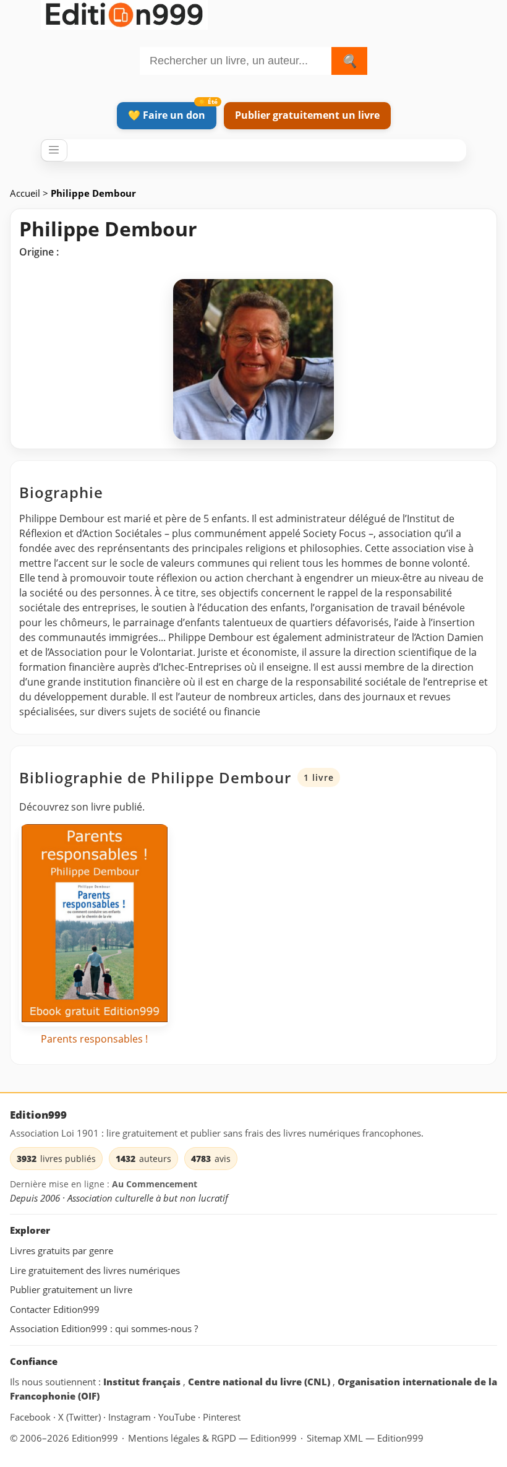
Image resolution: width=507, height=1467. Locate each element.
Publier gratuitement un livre (307, 115)
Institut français (143, 1381)
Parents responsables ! (94, 1039)
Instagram (130, 1417)
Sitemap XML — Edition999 (365, 1438)
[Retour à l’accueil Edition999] (124, 13)
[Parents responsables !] (94, 925)
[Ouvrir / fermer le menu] (54, 150)
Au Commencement (154, 1184)
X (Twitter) (80, 1417)
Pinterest (222, 1417)
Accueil (26, 193)
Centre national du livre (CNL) (260, 1381)
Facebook (31, 1417)
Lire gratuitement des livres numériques (95, 1270)
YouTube (178, 1417)
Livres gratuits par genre (61, 1250)
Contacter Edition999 (55, 1309)
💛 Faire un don (166, 115)
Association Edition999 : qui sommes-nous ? (104, 1328)
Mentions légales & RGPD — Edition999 (212, 1438)
